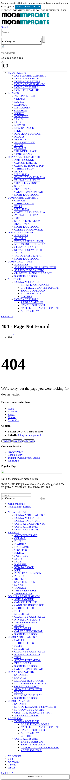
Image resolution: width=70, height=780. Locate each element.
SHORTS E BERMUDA (27, 221)
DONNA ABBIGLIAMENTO (30, 75)
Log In (11, 767)
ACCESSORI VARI (31, 293)
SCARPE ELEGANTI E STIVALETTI (35, 267)
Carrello (12, 764)
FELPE (18, 171)
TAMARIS (20, 148)
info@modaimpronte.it (30, 435)
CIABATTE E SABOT (26, 247)
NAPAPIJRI (20, 125)
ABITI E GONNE (24, 160)
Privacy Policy (15, 452)
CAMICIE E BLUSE (25, 162)
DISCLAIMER (22, 107)
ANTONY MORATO (25, 96)
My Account (14, 755)
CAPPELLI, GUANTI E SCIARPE (40, 287)
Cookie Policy (15, 454)
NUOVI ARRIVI (17, 72)
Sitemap (12, 417)
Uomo (18, 7)
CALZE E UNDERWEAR (28, 191)
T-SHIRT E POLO (24, 168)
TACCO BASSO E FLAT (28, 255)
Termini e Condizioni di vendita (24, 457)
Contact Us (13, 420)
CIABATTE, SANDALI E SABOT (33, 273)
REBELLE (20, 139)
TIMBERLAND (23, 154)
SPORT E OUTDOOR (26, 194)
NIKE (17, 130)
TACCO (18, 252)
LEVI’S (18, 119)
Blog (10, 758)
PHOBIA (19, 136)
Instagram (18, 441)
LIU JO (18, 122)
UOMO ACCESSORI (26, 87)
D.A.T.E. (19, 101)
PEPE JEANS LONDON (27, 133)
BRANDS (13, 93)
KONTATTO (21, 116)
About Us (13, 411)
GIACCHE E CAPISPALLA (29, 177)
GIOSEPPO (20, 110)
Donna (27, 7)
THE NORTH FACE (25, 151)
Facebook (6, 441)
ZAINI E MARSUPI (32, 302)
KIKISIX (19, 113)
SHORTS (19, 186)
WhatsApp (29, 441)
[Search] (43, 39)
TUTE (17, 218)
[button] (4, 27)
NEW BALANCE (24, 128)
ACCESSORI (15, 279)
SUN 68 (18, 145)
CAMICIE (19, 200)
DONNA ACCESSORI (26, 78)
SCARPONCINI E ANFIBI (29, 270)
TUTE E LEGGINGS (25, 183)
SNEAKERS (21, 235)
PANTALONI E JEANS (27, 180)
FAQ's (11, 414)
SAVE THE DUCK (24, 142)
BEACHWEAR (22, 189)
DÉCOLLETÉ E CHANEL (29, 241)
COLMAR (20, 99)
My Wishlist (14, 761)
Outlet (36, 7)
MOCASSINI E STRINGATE (30, 244)
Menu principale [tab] (16, 503)
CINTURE (26, 296)
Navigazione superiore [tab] (19, 506)
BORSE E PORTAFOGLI (35, 284)
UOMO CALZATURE (26, 90)
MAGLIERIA (21, 174)
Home (11, 408)
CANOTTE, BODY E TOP (29, 165)
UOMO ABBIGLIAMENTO (29, 84)
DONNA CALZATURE (27, 81)
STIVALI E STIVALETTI (28, 250)
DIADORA (20, 104)
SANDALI (20, 238)
